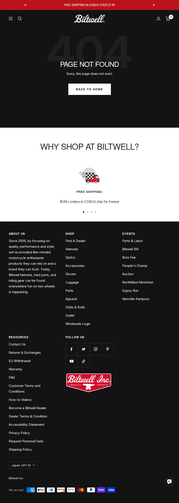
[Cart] (168, 18)
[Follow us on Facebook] (71, 349)
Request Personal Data (26, 441)
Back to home (89, 89)
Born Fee (129, 257)
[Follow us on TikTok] (83, 361)
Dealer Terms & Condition (28, 416)
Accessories (74, 266)
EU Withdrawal (20, 361)
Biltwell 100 (130, 249)
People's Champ (134, 266)
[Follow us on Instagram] (96, 349)
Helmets (71, 249)
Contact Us (17, 344)
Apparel (71, 299)
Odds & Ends (75, 307)
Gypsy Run (130, 290)
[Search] (20, 19)
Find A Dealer (75, 241)
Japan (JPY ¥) (21, 465)
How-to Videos (20, 400)
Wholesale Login (77, 324)
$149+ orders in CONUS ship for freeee (89, 201)
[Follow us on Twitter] (83, 349)
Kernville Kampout (135, 299)
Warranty (15, 369)
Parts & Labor (132, 241)
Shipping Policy (20, 449)
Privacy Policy (19, 433)
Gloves (70, 274)
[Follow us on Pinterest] (108, 349)
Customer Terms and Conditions (24, 388)
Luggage (72, 282)
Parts (69, 290)
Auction (128, 274)
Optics (70, 257)
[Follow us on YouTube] (71, 361)
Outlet (69, 315)
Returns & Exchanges (25, 352)
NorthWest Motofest (137, 282)
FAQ (12, 377)
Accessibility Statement (26, 424)
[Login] (158, 19)
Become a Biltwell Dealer (27, 408)
